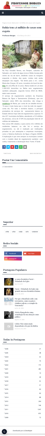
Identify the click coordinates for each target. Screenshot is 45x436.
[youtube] (32, 253)
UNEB (20, 232)
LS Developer (27, 431)
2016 (23, 389)
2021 (23, 369)
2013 (23, 401)
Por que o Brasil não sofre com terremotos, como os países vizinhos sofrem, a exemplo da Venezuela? (26, 302)
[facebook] (13, 253)
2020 (23, 373)
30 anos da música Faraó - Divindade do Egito (24, 280)
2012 (23, 405)
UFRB (7, 232)
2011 (23, 409)
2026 (23, 349)
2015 (23, 393)
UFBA (14, 232)
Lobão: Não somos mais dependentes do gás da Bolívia (26, 325)
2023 (23, 361)
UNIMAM (35, 232)
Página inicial (6, 23)
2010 (23, 413)
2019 (23, 377)
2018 (23, 381)
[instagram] (13, 259)
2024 (23, 357)
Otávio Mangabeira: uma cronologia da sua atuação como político (27, 314)
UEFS (27, 232)
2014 (23, 397)
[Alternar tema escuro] (4, 431)
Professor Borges (8, 36)
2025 (23, 353)
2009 (23, 417)
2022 (23, 365)
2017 (23, 385)
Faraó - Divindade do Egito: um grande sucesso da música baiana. (27, 290)
